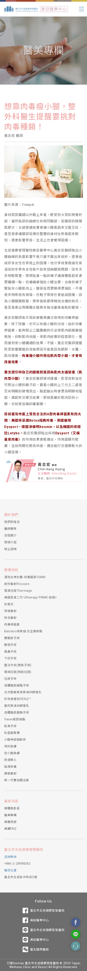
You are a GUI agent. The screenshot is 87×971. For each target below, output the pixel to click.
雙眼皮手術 (12, 638)
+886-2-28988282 (17, 863)
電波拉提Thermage (18, 590)
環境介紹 (10, 542)
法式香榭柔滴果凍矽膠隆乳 (22, 692)
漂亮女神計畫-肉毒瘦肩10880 (25, 577)
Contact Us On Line (75, 934)
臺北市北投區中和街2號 (20, 877)
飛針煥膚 (10, 746)
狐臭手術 (10, 726)
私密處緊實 (12, 732)
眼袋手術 (10, 644)
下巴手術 (10, 658)
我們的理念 (12, 522)
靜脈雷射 (10, 773)
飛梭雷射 (10, 611)
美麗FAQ (10, 828)
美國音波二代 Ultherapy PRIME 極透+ (30, 597)
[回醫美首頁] (54, 9)
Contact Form (75, 946)
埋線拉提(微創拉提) (17, 672)
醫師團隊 (10, 528)
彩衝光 (9, 604)
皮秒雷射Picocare (16, 584)
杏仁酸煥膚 (12, 753)
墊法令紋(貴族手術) (17, 665)
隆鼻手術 (10, 651)
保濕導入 (10, 760)
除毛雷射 (10, 617)
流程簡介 (10, 535)
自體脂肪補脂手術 (16, 685)
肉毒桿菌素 (12, 624)
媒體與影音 (12, 808)
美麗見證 (10, 822)
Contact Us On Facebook (75, 922)
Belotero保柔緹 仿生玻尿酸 (23, 631)
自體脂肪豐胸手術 (16, 712)
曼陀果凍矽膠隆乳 (16, 705)
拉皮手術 (10, 678)
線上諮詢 (10, 549)
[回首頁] (21, 9)
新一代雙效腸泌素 (16, 780)
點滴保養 (10, 766)
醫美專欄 (10, 815)
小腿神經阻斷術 (15, 739)
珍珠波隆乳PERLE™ (17, 699)
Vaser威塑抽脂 (14, 719)
